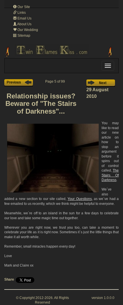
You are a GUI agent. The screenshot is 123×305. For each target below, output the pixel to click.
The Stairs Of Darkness (110, 175)
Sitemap (23, 35)
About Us (24, 24)
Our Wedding (27, 30)
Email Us (24, 18)
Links (21, 12)
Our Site (23, 7)
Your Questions (80, 199)
